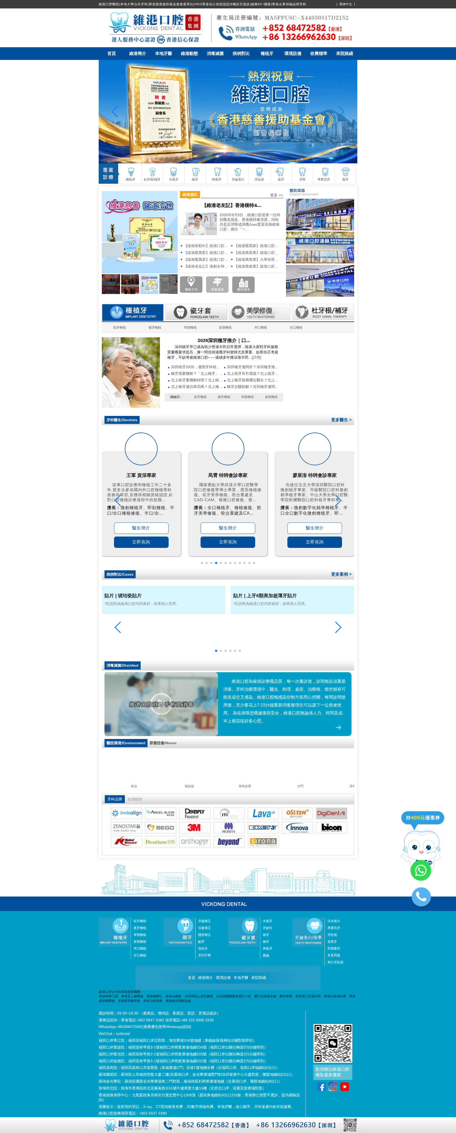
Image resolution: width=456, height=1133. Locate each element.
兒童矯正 (204, 928)
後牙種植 (155, 327)
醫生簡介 (141, 528)
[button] (202, 563)
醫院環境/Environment (126, 743)
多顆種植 (225, 327)
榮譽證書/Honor (163, 743)
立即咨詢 (141, 542)
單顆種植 (190, 327)
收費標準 (318, 53)
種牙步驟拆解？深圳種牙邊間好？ (253, 387)
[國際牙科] (228, 111)
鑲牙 (266, 942)
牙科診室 (277, 786)
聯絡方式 (191, 289)
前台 (167, 786)
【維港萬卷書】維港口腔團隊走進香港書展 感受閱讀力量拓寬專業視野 (257, 266)
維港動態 (189, 53)
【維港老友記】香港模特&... (232, 205)
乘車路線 (217, 289)
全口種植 (296, 327)
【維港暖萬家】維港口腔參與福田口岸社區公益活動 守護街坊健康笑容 (207, 259)
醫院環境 (243, 289)
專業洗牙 (333, 928)
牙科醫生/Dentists (122, 420)
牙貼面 (332, 935)
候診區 (222, 786)
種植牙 (267, 53)
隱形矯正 (204, 935)
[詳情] (256, 357)
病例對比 (241, 53)
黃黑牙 (332, 942)
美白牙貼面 (335, 962)
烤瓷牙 (267, 948)
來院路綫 (344, 53)
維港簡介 (137, 53)
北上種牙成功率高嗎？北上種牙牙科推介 (197, 387)
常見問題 (333, 955)
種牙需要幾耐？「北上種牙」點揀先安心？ (197, 373)
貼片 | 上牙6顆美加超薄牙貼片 (265, 595)
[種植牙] (131, 406)
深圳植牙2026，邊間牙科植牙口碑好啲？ (197, 367)
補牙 (266, 935)
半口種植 (260, 327)
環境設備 (292, 53)
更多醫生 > (341, 420)
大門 (111, 786)
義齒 (266, 955)
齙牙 (201, 942)
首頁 (111, 53)
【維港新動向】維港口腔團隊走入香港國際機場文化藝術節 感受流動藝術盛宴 (207, 246)
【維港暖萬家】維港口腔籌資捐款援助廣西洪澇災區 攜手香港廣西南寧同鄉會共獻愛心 (207, 252)
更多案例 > (341, 574)
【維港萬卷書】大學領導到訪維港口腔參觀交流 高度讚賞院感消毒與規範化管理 (257, 259)
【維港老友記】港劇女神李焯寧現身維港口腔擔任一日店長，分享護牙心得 (207, 266)
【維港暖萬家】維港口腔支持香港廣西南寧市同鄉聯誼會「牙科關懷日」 (257, 246)
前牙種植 (119, 327)
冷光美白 (333, 921)
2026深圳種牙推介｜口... (224, 340)
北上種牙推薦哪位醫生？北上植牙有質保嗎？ (253, 380)
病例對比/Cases (120, 574)
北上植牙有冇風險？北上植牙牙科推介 (253, 373)
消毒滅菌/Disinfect (123, 665)
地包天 (203, 948)
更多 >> (276, 195)
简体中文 (345, 4)
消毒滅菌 (215, 53)
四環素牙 (333, 948)
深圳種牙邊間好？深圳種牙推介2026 (253, 367)
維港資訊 (190, 194)
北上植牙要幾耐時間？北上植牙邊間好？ (197, 380)
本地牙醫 (163, 53)
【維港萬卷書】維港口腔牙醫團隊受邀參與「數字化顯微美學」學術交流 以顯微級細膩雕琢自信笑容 (257, 252)
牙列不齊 (204, 955)
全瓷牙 (267, 921)
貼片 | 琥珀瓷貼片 (123, 595)
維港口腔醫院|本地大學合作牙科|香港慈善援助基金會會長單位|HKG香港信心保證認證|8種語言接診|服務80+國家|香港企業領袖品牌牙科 (202, 4)
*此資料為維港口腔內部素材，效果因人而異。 (142, 603)
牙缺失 (267, 928)
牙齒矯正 (204, 921)
